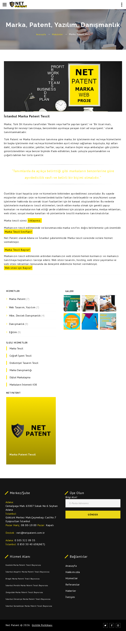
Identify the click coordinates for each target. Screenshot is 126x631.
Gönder (93, 514)
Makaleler (57, 34)
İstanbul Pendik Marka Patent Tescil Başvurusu (27, 585)
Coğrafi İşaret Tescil (21, 355)
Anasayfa (41, 34)
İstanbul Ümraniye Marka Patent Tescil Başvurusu (28, 599)
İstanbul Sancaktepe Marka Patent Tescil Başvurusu (29, 606)
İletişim (70, 597)
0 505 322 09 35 (25, 540)
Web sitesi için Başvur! (18, 267)
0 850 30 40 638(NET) (31, 544)
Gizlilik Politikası (42, 625)
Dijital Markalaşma (20, 377)
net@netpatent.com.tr (31, 532)
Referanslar (72, 584)
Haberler (70, 590)
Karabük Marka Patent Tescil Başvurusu (23, 565)
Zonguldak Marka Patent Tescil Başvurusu (24, 592)
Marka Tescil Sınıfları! (18, 231)
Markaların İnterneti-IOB (23, 384)
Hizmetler (71, 578)
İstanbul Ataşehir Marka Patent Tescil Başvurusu (28, 572)
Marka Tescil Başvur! (17, 249)
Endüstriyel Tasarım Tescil (24, 362)
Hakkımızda (72, 572)
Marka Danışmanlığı (21, 370)
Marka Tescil (16, 348)
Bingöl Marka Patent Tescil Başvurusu (23, 579)
